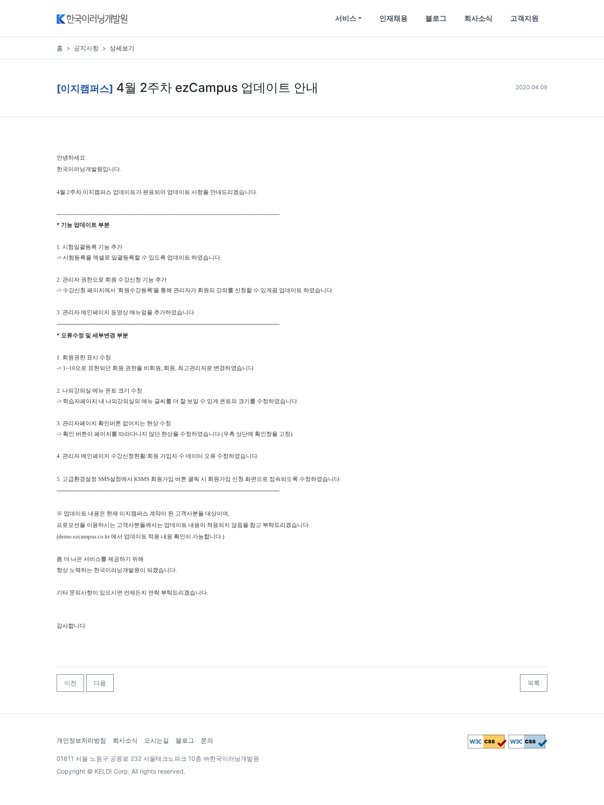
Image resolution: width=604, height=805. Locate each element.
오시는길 (156, 740)
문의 (207, 740)
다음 (100, 683)
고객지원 (524, 18)
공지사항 (86, 48)
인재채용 (393, 18)
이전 (70, 683)
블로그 (436, 18)
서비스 (345, 18)
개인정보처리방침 (81, 740)
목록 (534, 683)
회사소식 (478, 18)
